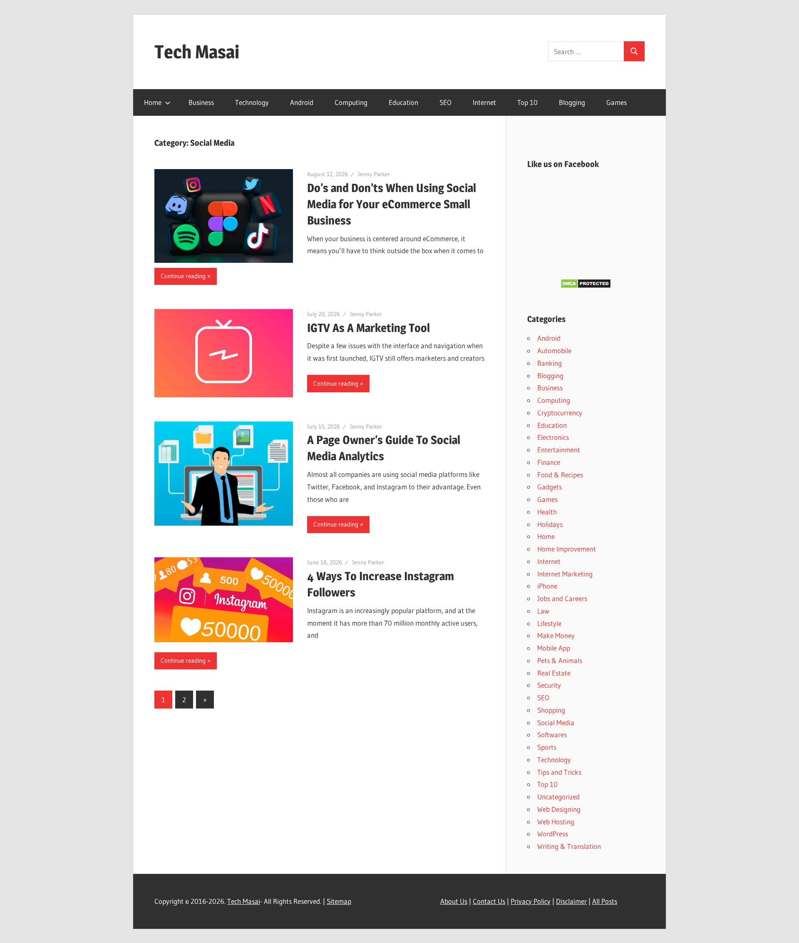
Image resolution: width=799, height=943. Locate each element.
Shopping (551, 710)
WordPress (552, 833)
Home (152, 102)
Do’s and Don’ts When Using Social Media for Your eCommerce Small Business (391, 204)
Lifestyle (549, 623)
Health (547, 511)
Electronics (553, 437)
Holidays (550, 524)
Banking (549, 363)
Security (549, 685)
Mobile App (553, 648)
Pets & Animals (559, 660)
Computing (351, 102)
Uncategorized (558, 796)
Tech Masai (196, 51)
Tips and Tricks (559, 772)
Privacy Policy (531, 901)
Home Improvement (566, 548)
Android (301, 102)
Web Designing (559, 809)
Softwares (552, 734)
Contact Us (489, 901)
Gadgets (549, 486)
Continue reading (183, 276)
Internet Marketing (565, 573)
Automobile (554, 350)
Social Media (555, 722)
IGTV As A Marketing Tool (368, 328)
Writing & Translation (569, 846)
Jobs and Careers (562, 598)
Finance (548, 462)
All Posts (604, 901)
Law (543, 610)
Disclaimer (571, 901)
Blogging (572, 102)
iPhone (547, 585)
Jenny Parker (374, 174)
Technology (252, 102)
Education (403, 102)
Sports (546, 747)
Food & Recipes (560, 474)
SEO (445, 102)
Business (201, 102)
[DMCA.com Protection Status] (586, 286)
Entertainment (558, 449)
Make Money (556, 635)
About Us (453, 901)
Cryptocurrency (559, 412)
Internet (484, 102)
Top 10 (527, 102)
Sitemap (339, 901)
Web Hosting (555, 821)
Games (616, 102)
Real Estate (554, 673)
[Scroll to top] (785, 929)
